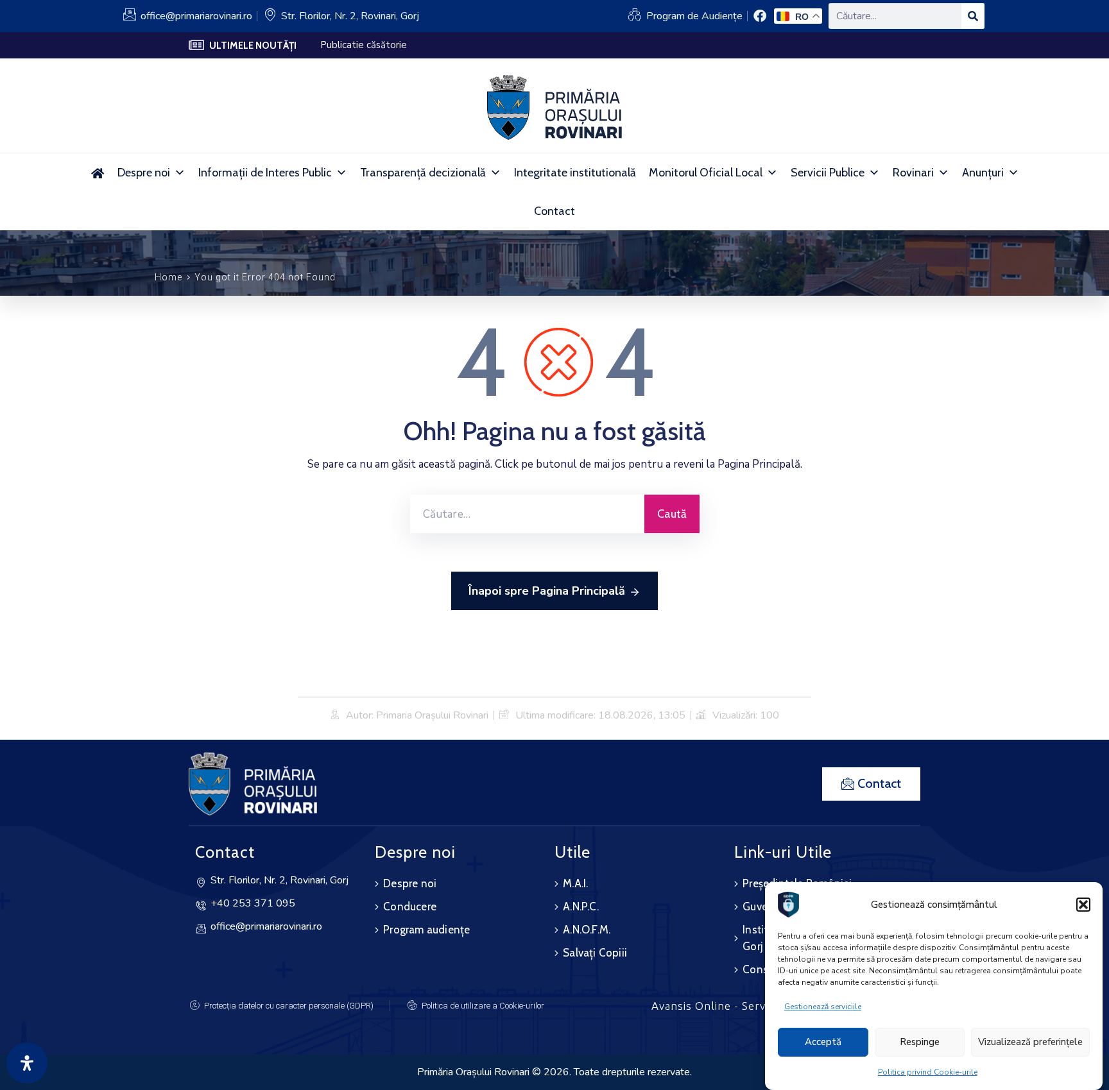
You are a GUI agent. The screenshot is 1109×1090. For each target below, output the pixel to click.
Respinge (920, 1042)
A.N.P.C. (581, 906)
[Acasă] (97, 172)
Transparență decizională (423, 173)
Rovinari (913, 173)
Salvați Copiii (595, 952)
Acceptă (823, 1042)
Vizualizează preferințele (1030, 1042)
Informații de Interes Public (265, 173)
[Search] (972, 16)
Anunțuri (983, 173)
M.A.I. (575, 883)
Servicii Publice (827, 173)
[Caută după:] (527, 514)
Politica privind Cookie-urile (927, 1072)
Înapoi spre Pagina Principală (547, 591)
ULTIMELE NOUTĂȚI (253, 45)
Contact (554, 211)
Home (168, 277)
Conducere (409, 906)
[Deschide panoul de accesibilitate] (26, 1063)
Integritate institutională (575, 173)
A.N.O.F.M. (586, 929)
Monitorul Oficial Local (705, 173)
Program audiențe (426, 929)
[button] (1083, 904)
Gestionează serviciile (822, 1006)
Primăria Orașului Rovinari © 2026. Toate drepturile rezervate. (554, 1072)
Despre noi (143, 173)
